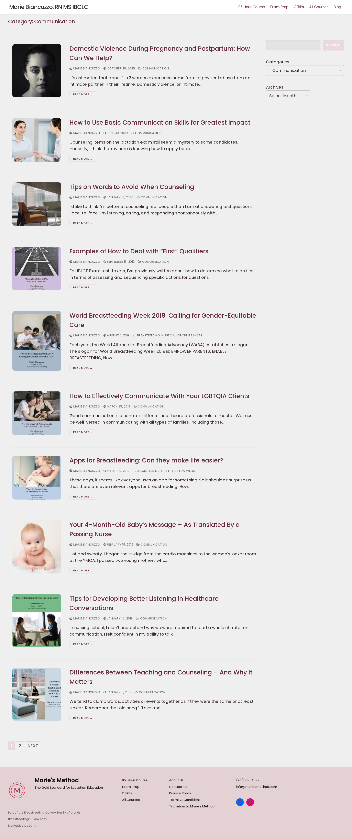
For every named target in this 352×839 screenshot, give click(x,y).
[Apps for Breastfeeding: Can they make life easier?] (36, 478)
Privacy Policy (180, 793)
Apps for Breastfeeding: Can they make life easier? (146, 460)
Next (33, 746)
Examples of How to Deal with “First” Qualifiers (138, 251)
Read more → (83, 94)
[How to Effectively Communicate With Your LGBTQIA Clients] (36, 413)
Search (333, 45)
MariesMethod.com (22, 826)
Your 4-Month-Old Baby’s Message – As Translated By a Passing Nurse (154, 529)
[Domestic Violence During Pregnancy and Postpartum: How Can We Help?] (36, 70)
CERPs (127, 793)
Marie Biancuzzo (86, 68)
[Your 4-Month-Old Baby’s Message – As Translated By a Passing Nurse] (36, 546)
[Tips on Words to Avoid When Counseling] (36, 204)
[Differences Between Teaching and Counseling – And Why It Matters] (36, 694)
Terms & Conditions (184, 799)
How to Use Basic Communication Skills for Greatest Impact (159, 122)
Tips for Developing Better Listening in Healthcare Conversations (144, 603)
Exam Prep (130, 786)
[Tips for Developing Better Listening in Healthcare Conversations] (36, 620)
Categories (277, 62)
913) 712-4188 (248, 780)
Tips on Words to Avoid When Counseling (131, 186)
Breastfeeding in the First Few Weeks (166, 471)
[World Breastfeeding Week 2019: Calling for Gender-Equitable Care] (36, 341)
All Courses (131, 799)
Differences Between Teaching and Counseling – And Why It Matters (160, 677)
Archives (274, 87)
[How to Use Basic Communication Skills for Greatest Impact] (36, 140)
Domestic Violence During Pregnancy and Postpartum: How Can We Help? (159, 53)
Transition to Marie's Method (191, 806)
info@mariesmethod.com (256, 786)
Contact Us (178, 786)
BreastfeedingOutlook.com (27, 819)
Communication (155, 68)
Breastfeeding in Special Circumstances (169, 335)
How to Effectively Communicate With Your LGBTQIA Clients (159, 396)
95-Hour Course (134, 780)
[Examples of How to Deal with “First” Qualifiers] (36, 268)
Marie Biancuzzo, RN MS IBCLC (48, 7)
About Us (176, 780)
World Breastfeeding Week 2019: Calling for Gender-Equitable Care (162, 320)
